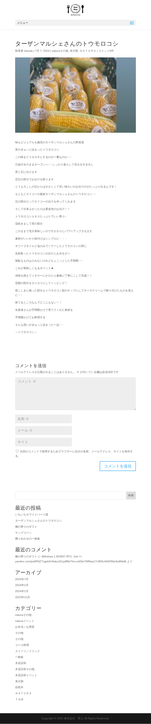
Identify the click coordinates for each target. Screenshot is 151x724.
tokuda (28, 50)
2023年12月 (22, 597)
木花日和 (20, 663)
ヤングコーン (23, 532)
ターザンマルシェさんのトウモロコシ (38, 520)
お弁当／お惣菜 (24, 626)
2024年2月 (22, 585)
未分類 (74, 50)
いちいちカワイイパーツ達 (31, 514)
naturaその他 (60, 50)
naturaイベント (24, 620)
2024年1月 (22, 591)
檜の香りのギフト (26, 526)
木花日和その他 (24, 669)
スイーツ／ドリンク (27, 651)
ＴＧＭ (19, 699)
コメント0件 (106, 50)
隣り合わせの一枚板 (27, 538)
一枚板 (19, 657)
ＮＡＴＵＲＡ (88, 50)
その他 (19, 632)
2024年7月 (22, 579)
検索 (131, 495)
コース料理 (22, 645)
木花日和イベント (26, 675)
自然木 (19, 687)
